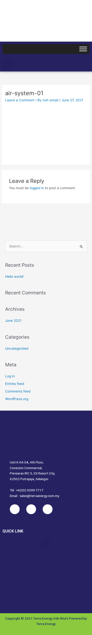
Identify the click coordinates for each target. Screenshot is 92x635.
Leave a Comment (19, 100)
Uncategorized (16, 348)
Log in (10, 376)
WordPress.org (16, 399)
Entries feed (14, 384)
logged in (37, 188)
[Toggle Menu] (83, 48)
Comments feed (17, 391)
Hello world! (14, 276)
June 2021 (13, 321)
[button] (7, 64)
